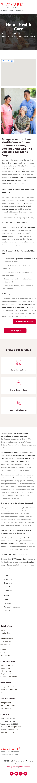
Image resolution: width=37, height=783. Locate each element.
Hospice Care (5, 668)
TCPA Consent (25, 767)
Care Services (5, 633)
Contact (3, 652)
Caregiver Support (7, 687)
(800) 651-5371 (16, 727)
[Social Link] (12, 774)
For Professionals (6, 638)
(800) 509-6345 (12, 730)
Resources (4, 636)
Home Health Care (7, 665)
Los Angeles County (7, 705)
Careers (3, 650)
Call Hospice (15, 330)
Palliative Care (5, 671)
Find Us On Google (7, 732)
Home (2, 630)
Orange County (5, 703)
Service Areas (5, 644)
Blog (2, 692)
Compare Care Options (8, 676)
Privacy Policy (12, 767)
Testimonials (5, 655)
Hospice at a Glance (7, 674)
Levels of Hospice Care (8, 690)
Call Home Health (24, 321)
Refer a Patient (5, 641)
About (2, 647)
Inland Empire (5, 708)
